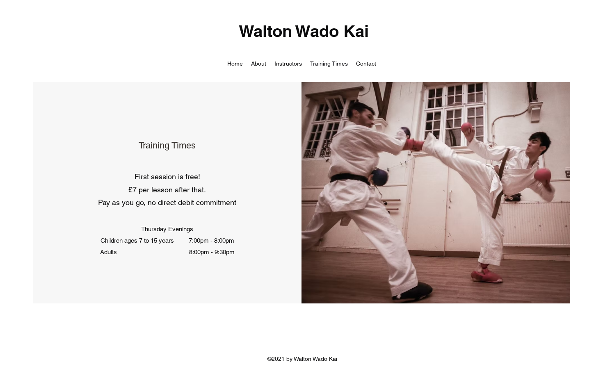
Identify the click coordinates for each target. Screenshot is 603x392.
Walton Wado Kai (304, 31)
